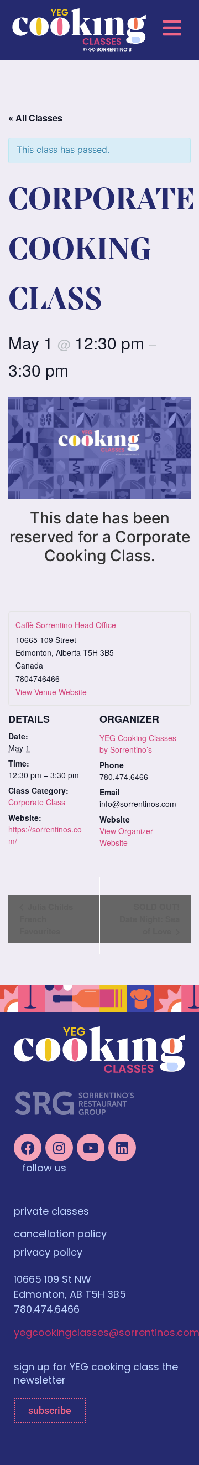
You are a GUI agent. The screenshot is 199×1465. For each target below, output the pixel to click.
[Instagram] (59, 1147)
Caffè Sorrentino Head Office (65, 624)
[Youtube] (90, 1147)
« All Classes (35, 117)
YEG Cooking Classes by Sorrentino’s (138, 743)
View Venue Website (51, 691)
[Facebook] (27, 1147)
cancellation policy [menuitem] (60, 1235)
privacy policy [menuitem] (48, 1253)
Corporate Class (36, 802)
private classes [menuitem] (51, 1212)
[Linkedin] (122, 1147)
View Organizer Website (126, 836)
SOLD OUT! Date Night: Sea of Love (149, 919)
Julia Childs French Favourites (46, 919)
